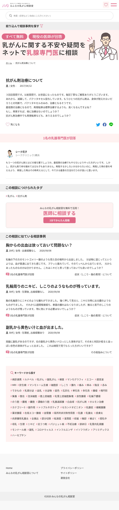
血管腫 (47, 412)
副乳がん (51, 379)
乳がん (11, 196)
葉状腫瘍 (17, 412)
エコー (90, 379)
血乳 (39, 390)
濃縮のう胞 (43, 401)
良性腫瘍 (81, 396)
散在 (22, 396)
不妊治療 (72, 424)
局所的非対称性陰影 (64, 412)
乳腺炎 (89, 412)
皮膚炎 (99, 412)
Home (9, 468)
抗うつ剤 (42, 424)
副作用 (31, 407)
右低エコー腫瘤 (33, 412)
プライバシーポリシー (72, 468)
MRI (14, 384)
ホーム (9, 62)
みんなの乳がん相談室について (22, 472)
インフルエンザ (64, 429)
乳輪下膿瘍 (95, 396)
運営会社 (65, 477)
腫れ (73, 384)
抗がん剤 (22, 196)
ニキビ (31, 424)
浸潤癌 (67, 418)
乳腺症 (89, 407)
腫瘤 (95, 390)
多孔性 (86, 390)
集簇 (14, 396)
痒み (89, 384)
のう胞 (15, 401)
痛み (81, 384)
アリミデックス (101, 429)
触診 (84, 418)
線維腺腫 (101, 407)
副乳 (31, 429)
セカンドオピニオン (72, 407)
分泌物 (48, 390)
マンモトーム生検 (38, 384)
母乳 (14, 424)
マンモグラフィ (75, 379)
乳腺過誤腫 (58, 401)
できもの (17, 390)
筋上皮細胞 (46, 396)
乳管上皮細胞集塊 (64, 396)
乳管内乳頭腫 (97, 424)
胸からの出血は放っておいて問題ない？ (39, 245)
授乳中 (103, 418)
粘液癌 (57, 418)
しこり (64, 384)
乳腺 (80, 412)
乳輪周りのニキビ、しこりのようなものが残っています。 (54, 286)
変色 (57, 390)
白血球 (70, 401)
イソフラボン (83, 429)
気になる (15, 124)
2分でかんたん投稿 (60, 220)
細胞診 (54, 384)
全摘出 (35, 418)
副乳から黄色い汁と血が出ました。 (35, 327)
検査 (62, 379)
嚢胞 (32, 401)
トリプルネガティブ (48, 407)
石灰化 (66, 390)
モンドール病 (19, 429)
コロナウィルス (45, 429)
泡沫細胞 (32, 396)
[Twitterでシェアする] (98, 124)
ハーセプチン (19, 435)
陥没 (97, 384)
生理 (22, 424)
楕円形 (104, 390)
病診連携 (17, 379)
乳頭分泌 (29, 390)
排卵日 (83, 424)
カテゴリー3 (18, 407)
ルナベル (29, 379)
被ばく (93, 418)
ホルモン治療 (97, 401)
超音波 (100, 379)
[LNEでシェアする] (111, 124)
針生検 (22, 384)
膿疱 (24, 401)
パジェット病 (57, 424)
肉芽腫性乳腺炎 (20, 418)
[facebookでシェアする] (104, 124)
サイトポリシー (69, 472)
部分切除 (46, 418)
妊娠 (76, 418)
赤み (104, 384)
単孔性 (76, 390)
